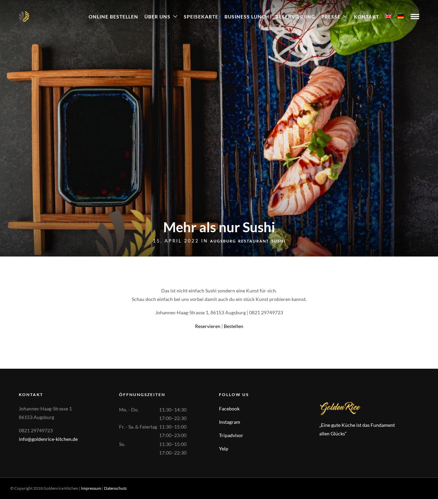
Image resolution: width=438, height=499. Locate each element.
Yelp (223, 448)
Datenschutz (115, 488)
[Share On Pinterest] (37, 485)
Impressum (91, 488)
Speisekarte (201, 16)
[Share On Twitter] (27, 485)
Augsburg (223, 241)
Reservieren (207, 326)
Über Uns (157, 16)
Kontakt (366, 16)
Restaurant (253, 241)
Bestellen (233, 326)
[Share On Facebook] (16, 485)
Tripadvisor (231, 435)
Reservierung (295, 16)
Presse (330, 16)
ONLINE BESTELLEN (113, 16)
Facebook (229, 408)
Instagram (229, 422)
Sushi (278, 241)
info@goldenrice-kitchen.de (48, 439)
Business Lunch (246, 16)
